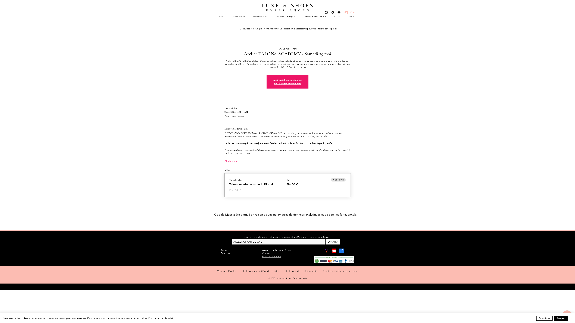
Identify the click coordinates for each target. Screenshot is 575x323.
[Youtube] (339, 12)
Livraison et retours (271, 256)
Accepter (561, 318)
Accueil (224, 250)
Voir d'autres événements (287, 83)
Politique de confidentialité (160, 318)
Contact (266, 253)
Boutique (225, 253)
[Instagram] (326, 12)
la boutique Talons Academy (265, 28)
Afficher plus (231, 161)
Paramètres (544, 318)
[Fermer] (571, 318)
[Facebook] (332, 12)
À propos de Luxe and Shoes (276, 250)
